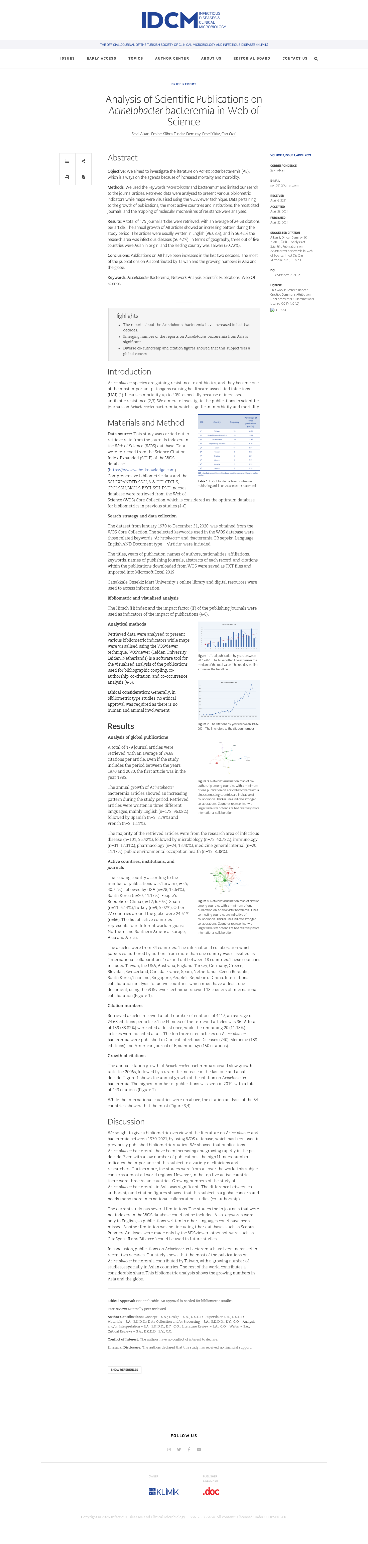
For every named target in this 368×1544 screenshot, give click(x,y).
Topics (135, 58)
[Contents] (67, 161)
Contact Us (295, 58)
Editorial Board (252, 58)
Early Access (101, 58)
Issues (67, 58)
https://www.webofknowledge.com (142, 470)
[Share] (83, 161)
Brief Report (184, 84)
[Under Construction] (199, 1449)
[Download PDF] (83, 177)
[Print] (67, 177)
